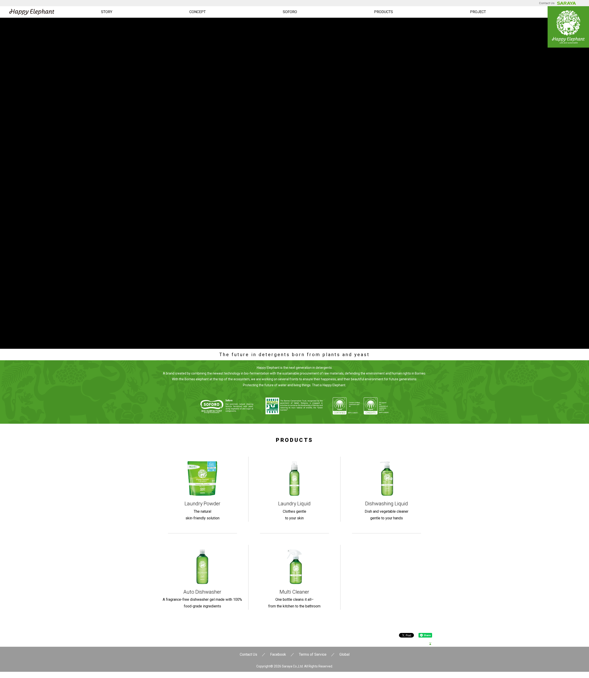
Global (344, 654)
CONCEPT (197, 12)
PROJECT (478, 12)
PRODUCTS (383, 12)
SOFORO (290, 12)
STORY (106, 12)
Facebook (278, 654)
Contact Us (546, 3)
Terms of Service (312, 654)
